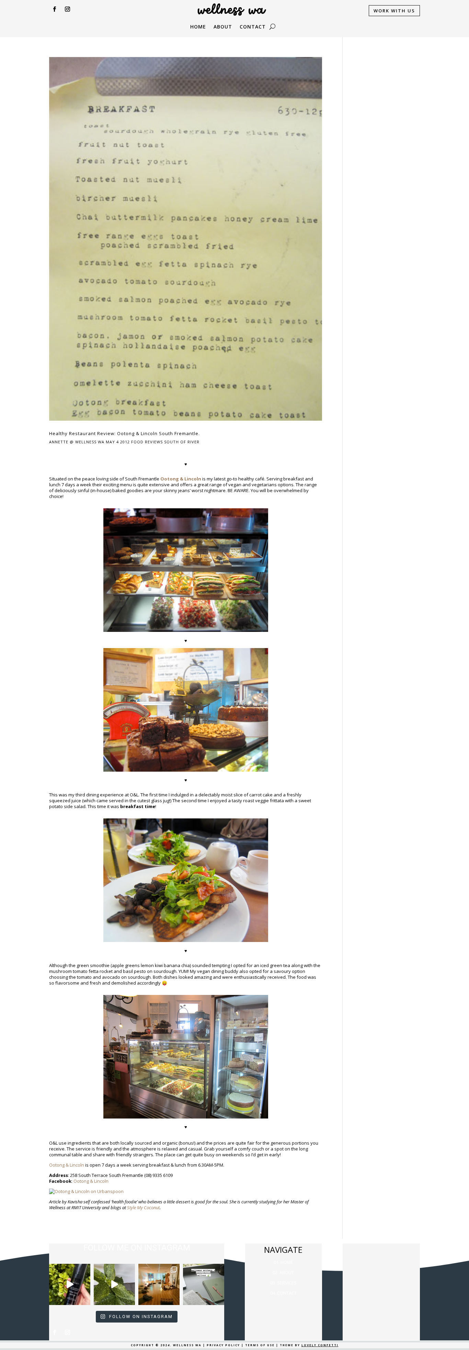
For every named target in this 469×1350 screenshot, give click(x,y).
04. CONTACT (283, 1293)
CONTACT (253, 27)
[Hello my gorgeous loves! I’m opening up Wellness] (203, 1284)
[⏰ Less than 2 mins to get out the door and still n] (114, 1284)
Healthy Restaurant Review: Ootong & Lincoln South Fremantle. (124, 433)
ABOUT (223, 27)
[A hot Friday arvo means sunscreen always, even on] (69, 1284)
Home (198, 27)
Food (137, 441)
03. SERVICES (283, 1283)
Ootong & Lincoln (66, 1165)
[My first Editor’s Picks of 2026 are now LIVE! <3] (159, 1284)
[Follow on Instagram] (67, 9)
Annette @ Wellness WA (76, 441)
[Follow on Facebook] (54, 9)
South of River (181, 441)
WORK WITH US (394, 11)
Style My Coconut (143, 1207)
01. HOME (283, 1262)
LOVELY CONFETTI (320, 1345)
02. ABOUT (283, 1272)
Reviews (154, 441)
